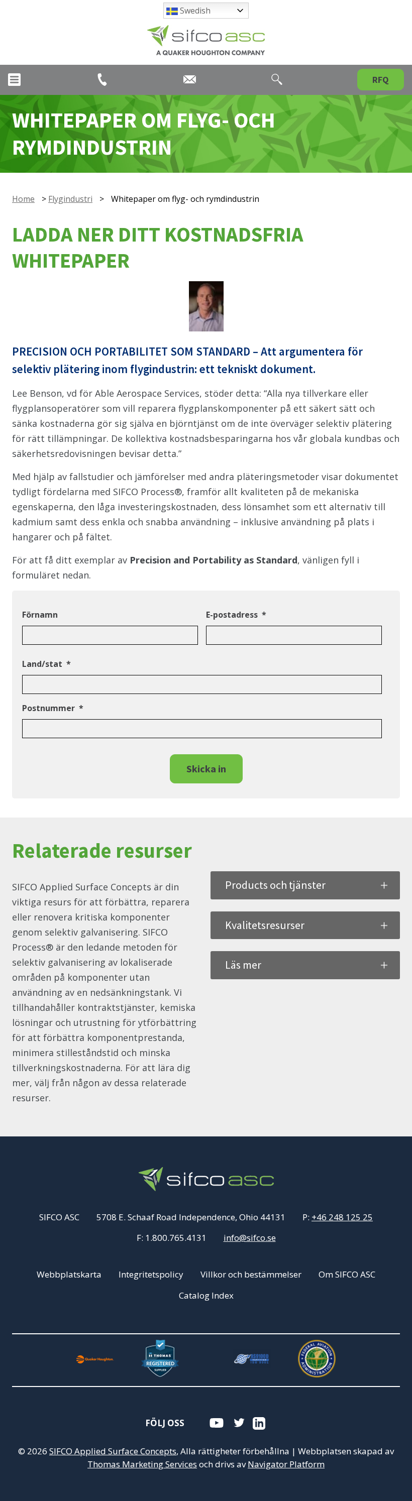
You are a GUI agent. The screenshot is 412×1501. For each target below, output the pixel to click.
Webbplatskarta (69, 1274)
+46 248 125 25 (342, 1217)
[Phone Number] (102, 79)
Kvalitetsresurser (264, 925)
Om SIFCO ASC (347, 1274)
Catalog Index (206, 1295)
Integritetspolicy (151, 1274)
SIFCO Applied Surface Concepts (112, 1451)
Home (23, 198)
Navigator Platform (286, 1464)
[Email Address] (189, 79)
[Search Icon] (276, 79)
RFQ (380, 79)
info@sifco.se (250, 1237)
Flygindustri (70, 198)
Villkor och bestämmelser (250, 1274)
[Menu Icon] (14, 79)
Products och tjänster (275, 885)
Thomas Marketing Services (142, 1464)
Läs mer (243, 965)
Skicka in (206, 768)
